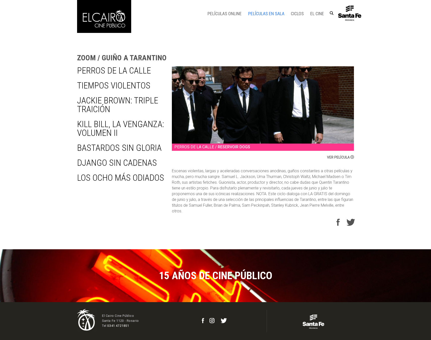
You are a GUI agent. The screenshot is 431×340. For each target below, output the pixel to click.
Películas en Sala (266, 13)
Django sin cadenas (117, 163)
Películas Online (225, 13)
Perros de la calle (114, 71)
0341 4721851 (118, 326)
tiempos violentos (113, 86)
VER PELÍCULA (338, 157)
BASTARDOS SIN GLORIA (119, 148)
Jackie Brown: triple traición (117, 104)
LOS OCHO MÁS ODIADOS (120, 178)
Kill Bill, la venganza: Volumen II (120, 128)
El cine (317, 13)
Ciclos (297, 13)
